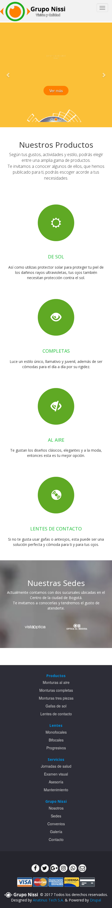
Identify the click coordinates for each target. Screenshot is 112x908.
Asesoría (56, 781)
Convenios (56, 823)
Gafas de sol (56, 705)
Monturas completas (56, 690)
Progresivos (56, 747)
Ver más (56, 90)
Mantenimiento (56, 789)
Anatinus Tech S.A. (48, 900)
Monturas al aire (56, 682)
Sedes (56, 815)
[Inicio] (32, 11)
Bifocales (56, 740)
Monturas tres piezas (56, 698)
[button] (8, 75)
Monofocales (56, 732)
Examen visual (56, 774)
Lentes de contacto (56, 713)
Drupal (95, 900)
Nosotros (56, 808)
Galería (56, 831)
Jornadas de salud (56, 766)
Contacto (56, 839)
